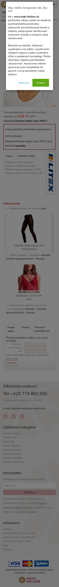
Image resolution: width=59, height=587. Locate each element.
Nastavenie (23, 82)
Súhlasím (40, 82)
